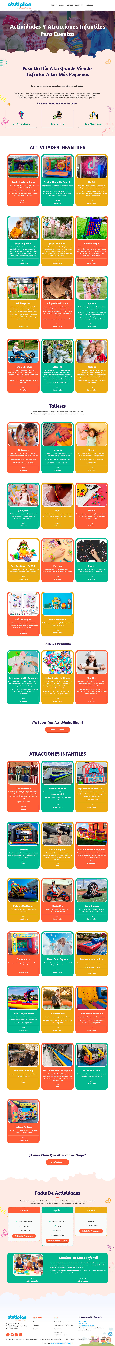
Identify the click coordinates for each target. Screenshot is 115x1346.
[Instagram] (16, 1334)
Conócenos (79, 5)
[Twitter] (12, 1334)
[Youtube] (20, 1334)
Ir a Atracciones (93, 124)
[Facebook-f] (8, 1334)
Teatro (61, 5)
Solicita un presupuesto (24, 1236)
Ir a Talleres (57, 124)
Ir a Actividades (21, 124)
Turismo (70, 5)
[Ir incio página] (110, 1334)
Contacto (89, 5)
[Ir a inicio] (20, 5)
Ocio (52, 5)
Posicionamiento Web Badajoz (61, 1343)
